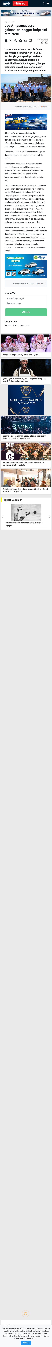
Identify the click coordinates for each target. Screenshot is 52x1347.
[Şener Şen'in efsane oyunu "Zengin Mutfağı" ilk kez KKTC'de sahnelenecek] (26, 367)
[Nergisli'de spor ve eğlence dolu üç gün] (26, 343)
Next (50, 482)
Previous (1, 482)
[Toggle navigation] (48, 3)
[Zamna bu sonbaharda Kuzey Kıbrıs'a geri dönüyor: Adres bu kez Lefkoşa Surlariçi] (26, 425)
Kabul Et (26, 1343)
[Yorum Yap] (30, 41)
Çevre (12, 22)
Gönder (27, 312)
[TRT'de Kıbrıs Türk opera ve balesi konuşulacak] (26, 478)
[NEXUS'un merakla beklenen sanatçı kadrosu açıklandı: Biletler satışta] (26, 451)
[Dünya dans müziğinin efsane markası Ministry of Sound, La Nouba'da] (26, 512)
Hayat (6, 22)
